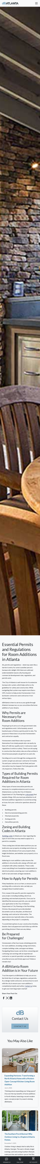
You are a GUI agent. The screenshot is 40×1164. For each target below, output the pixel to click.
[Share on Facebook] (3, 998)
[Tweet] (7, 998)
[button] (36, 3)
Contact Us (20, 1026)
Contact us (28, 986)
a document (29, 794)
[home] (10, 3)
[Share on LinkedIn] (11, 998)
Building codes (7, 836)
